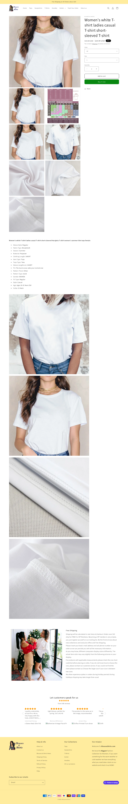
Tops (65, 746)
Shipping (94, 43)
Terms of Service (42, 760)
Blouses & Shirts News (44, 753)
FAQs (38, 771)
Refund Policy (41, 764)
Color (86, 47)
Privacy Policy (41, 767)
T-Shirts (66, 753)
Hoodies (67, 760)
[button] (62, 8)
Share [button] (88, 89)
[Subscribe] (42, 782)
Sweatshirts (68, 750)
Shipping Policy (42, 757)
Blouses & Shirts (66, 799)
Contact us (40, 750)
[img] (64, 700)
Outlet (66, 757)
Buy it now (102, 82)
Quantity (87, 65)
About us (40, 746)
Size (85, 56)
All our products (69, 764)
